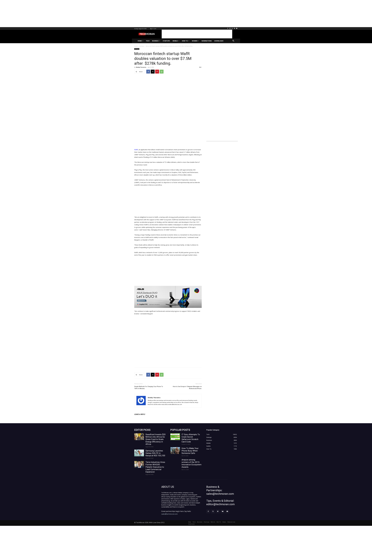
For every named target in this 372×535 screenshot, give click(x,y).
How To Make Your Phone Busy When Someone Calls (190, 450)
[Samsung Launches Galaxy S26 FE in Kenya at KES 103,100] (139, 453)
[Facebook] (228, 28)
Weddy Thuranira (141, 67)
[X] (232, 28)
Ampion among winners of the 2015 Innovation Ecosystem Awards (191, 463)
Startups (137, 49)
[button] (233, 41)
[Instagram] (230, 28)
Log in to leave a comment (142, 417)
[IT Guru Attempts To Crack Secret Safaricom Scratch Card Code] (175, 436)
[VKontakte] (222, 511)
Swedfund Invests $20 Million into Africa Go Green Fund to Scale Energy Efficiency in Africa (156, 439)
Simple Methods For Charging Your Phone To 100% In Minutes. (148, 387)
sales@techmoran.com (169, 514)
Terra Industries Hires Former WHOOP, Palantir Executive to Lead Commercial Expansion (155, 467)
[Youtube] (237, 28)
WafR (136, 150)
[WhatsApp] (162, 72)
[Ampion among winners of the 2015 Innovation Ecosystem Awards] (175, 462)
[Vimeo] (234, 28)
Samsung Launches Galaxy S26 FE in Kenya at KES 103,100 (155, 453)
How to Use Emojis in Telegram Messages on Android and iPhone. (187, 387)
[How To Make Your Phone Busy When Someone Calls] (175, 450)
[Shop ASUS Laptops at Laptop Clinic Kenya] (168, 297)
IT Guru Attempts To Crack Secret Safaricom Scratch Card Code (191, 438)
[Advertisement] (58, 13)
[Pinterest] (157, 72)
